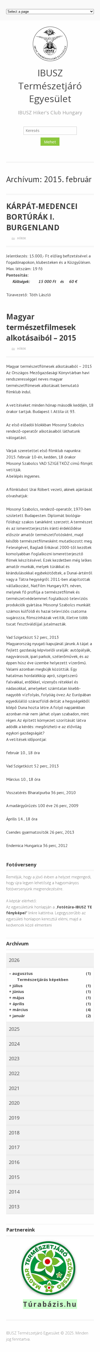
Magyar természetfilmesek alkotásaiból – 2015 (41, 327)
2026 (14, 960)
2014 (14, 1191)
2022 (14, 1073)
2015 (14, 1177)
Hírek (21, 238)
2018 (14, 1132)
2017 (14, 1147)
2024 (14, 1044)
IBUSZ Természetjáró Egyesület (50, 85)
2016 (14, 1162)
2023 (14, 1058)
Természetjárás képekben (42, 979)
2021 (14, 1088)
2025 (14, 1029)
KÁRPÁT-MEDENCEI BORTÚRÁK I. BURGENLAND (42, 216)
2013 (14, 1206)
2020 (14, 1103)
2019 (14, 1118)
